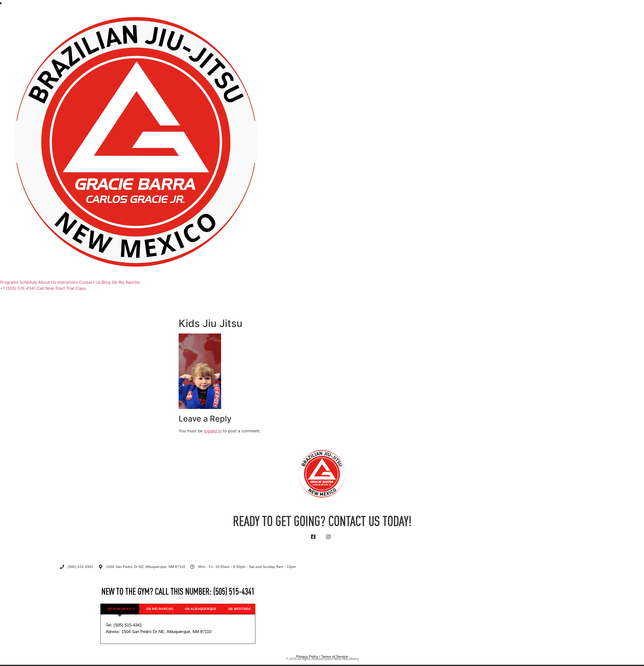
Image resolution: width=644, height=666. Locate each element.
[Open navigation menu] (322, 3)
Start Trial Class (70, 288)
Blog (106, 282)
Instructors (67, 282)
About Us (47, 282)
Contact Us (90, 282)
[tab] (119, 609)
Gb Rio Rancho (126, 282)
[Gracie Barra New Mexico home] (136, 276)
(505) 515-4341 (234, 592)
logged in (213, 430)
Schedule (28, 282)
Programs (9, 282)
